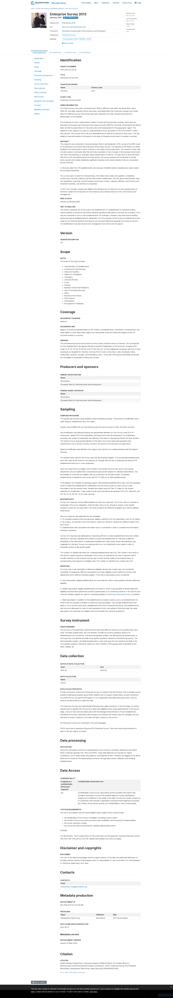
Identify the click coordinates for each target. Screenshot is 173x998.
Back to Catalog (39, 982)
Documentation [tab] (70, 52)
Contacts (37, 105)
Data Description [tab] (55, 52)
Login (139, 3)
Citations (116, 3)
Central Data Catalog (42, 8)
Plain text (81, 972)
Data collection (39, 88)
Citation (37, 114)
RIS (71, 972)
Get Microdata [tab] (85, 52)
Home (33, 8)
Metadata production (42, 109)
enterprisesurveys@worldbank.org (74, 887)
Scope (36, 67)
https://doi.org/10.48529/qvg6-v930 (74, 27)
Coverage (37, 71)
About (96, 3)
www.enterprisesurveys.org (122, 594)
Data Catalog (86, 3)
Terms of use (127, 3)
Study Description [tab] (39, 53)
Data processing (40, 92)
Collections (106, 3)
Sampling (37, 80)
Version (37, 63)
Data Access (39, 97)
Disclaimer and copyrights (44, 101)
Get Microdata (71, 17)
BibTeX (75, 972)
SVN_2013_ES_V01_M (71, 8)
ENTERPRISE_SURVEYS (57, 8)
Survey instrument (41, 84)
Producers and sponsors (43, 75)
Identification (39, 58)
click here (93, 992)
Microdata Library (59, 3)
